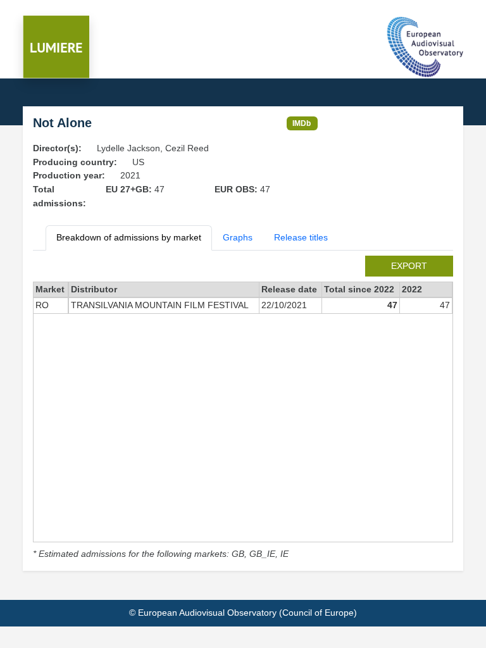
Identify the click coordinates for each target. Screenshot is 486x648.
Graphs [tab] (237, 237)
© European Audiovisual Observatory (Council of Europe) (243, 613)
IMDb (301, 123)
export (409, 266)
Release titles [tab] (301, 237)
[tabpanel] (243, 408)
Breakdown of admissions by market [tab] (128, 237)
